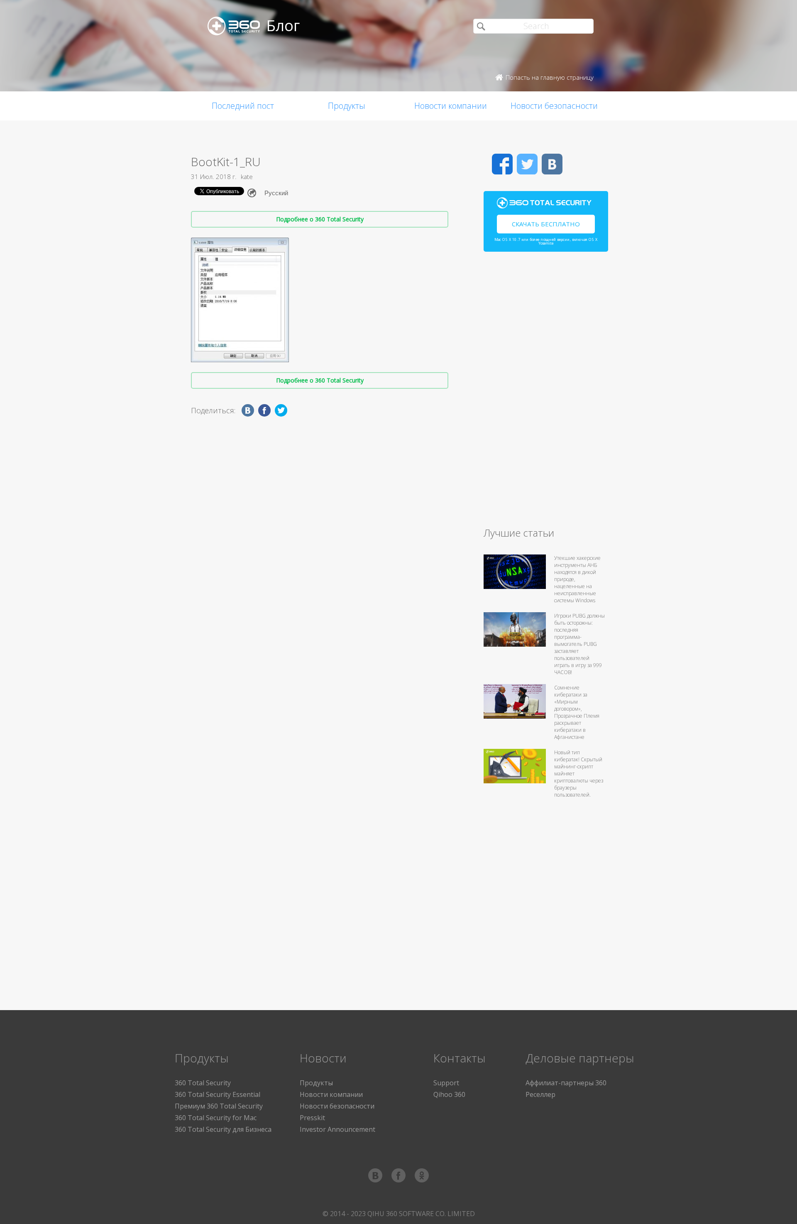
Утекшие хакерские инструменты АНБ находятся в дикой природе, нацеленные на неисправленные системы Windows (577, 579)
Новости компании (450, 105)
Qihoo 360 (449, 1094)
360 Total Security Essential (217, 1094)
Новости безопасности (554, 105)
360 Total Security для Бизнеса (223, 1129)
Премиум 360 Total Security (219, 1106)
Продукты (346, 105)
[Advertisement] (546, 393)
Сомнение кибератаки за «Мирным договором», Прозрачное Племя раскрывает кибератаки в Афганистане (576, 712)
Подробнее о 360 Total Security (320, 219)
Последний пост (243, 105)
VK (552, 164)
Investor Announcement (337, 1129)
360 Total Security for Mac (216, 1117)
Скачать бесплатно (546, 224)
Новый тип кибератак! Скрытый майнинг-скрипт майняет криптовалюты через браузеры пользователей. (578, 773)
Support (446, 1082)
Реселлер (540, 1094)
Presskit (312, 1117)
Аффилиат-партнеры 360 (566, 1082)
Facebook (502, 164)
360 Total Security (203, 1082)
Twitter (527, 164)
